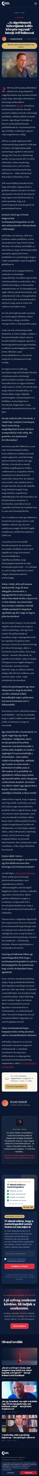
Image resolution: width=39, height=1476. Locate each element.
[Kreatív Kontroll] (6, 4)
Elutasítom (10, 1473)
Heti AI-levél (6, 1470)
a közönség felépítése (24, 873)
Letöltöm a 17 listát (19, 1266)
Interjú (22, 13)
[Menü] (35, 3)
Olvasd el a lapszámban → (16, 1086)
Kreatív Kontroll (16, 39)
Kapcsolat (31, 1466)
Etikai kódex (22, 1466)
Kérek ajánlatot (19, 1326)
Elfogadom (28, 1473)
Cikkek (17, 13)
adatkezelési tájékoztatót (16, 1261)
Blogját (19, 105)
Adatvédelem (6, 1466)
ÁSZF (14, 1466)
